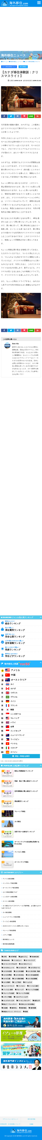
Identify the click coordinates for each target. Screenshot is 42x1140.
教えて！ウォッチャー (10, 1004)
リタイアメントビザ (22, 997)
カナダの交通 (7, 971)
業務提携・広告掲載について (10, 1124)
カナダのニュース (8, 968)
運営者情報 (31, 1119)
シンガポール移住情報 (10, 897)
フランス (14, 705)
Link (31, 1124)
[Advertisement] (21, 29)
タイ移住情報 (7, 912)
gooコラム (24, 957)
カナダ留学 (6, 982)
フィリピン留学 (8, 989)
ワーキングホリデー (24, 1000)
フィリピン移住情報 (9, 921)
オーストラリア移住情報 (11, 888)
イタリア (14, 748)
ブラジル (14, 697)
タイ (12, 684)
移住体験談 (23, 66)
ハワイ (13, 722)
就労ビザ (37, 1000)
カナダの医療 (20, 971)
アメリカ (15, 670)
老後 (26, 1011)
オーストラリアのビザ (10, 964)
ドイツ (13, 701)
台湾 (12, 726)
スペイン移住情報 (8, 901)
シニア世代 (17, 982)
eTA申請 (13, 957)
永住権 (5, 1008)
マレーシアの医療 (33, 989)
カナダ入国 (6, 979)
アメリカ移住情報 (8, 879)
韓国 (12, 709)
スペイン (14, 752)
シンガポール (15, 714)
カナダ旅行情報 (19, 979)
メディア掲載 (7, 935)
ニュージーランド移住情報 (11, 917)
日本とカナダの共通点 (27, 1004)
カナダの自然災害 (33, 975)
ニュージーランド (17, 735)
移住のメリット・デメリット (12, 1011)
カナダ (13, 688)
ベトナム (14, 743)
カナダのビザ (22, 968)
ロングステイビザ (8, 1000)
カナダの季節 (7, 975)
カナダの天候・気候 (34, 971)
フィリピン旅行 (33, 986)
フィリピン (14, 739)
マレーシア (14, 718)
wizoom (6, 960)
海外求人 (14, 1008)
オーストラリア (18, 679)
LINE (31, 116)
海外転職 (33, 1008)
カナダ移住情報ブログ (9, 66)
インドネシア (15, 731)
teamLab (35, 957)
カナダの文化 (20, 975)
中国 (13, 674)
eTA (4, 957)
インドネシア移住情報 (10, 883)
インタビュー (18, 960)
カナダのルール (35, 968)
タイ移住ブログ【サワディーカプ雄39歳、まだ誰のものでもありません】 (21, 907)
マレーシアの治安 (8, 993)
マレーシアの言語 (23, 993)
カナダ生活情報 (32, 979)
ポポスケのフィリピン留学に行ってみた (16, 926)
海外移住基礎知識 (8, 944)
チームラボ (28, 982)
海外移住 (23, 1008)
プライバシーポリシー (10, 1119)
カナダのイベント (26, 964)
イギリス (14, 692)
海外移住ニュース (8, 939)
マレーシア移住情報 (9, 930)
